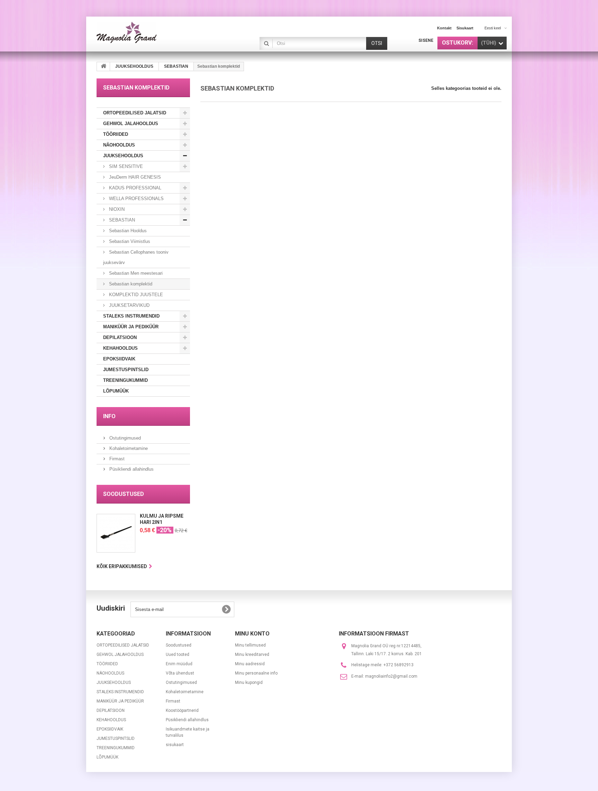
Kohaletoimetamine (128, 448)
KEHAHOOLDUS (120, 348)
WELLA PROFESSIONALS (136, 198)
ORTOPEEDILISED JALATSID (134, 112)
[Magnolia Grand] (161, 32)
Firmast (116, 458)
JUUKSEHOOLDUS (123, 155)
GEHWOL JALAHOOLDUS (130, 123)
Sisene (425, 40)
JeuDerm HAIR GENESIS (134, 177)
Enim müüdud (179, 663)
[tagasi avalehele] (103, 66)
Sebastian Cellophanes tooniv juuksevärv (136, 257)
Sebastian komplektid (130, 283)
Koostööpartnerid (182, 710)
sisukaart (464, 28)
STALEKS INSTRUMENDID (131, 316)
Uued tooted (177, 654)
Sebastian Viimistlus (129, 241)
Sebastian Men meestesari (135, 273)
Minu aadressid (250, 663)
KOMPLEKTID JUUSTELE (135, 294)
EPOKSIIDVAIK (119, 358)
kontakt (444, 28)
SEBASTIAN (121, 220)
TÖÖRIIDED (115, 134)
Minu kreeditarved (252, 654)
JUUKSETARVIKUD (129, 305)
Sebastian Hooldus (127, 230)
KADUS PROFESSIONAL (134, 187)
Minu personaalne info (256, 673)
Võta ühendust (180, 673)
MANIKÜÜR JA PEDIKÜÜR (130, 326)
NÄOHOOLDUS (119, 145)
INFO (109, 416)
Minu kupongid (249, 682)
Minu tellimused (250, 645)
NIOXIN (116, 209)
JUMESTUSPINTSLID (125, 369)
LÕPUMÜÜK (116, 391)
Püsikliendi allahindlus (131, 469)
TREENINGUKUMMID (125, 380)
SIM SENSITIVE (125, 166)
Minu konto (252, 633)
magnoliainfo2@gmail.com (391, 676)
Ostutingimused (124, 438)
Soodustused (123, 494)
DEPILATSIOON (120, 337)
